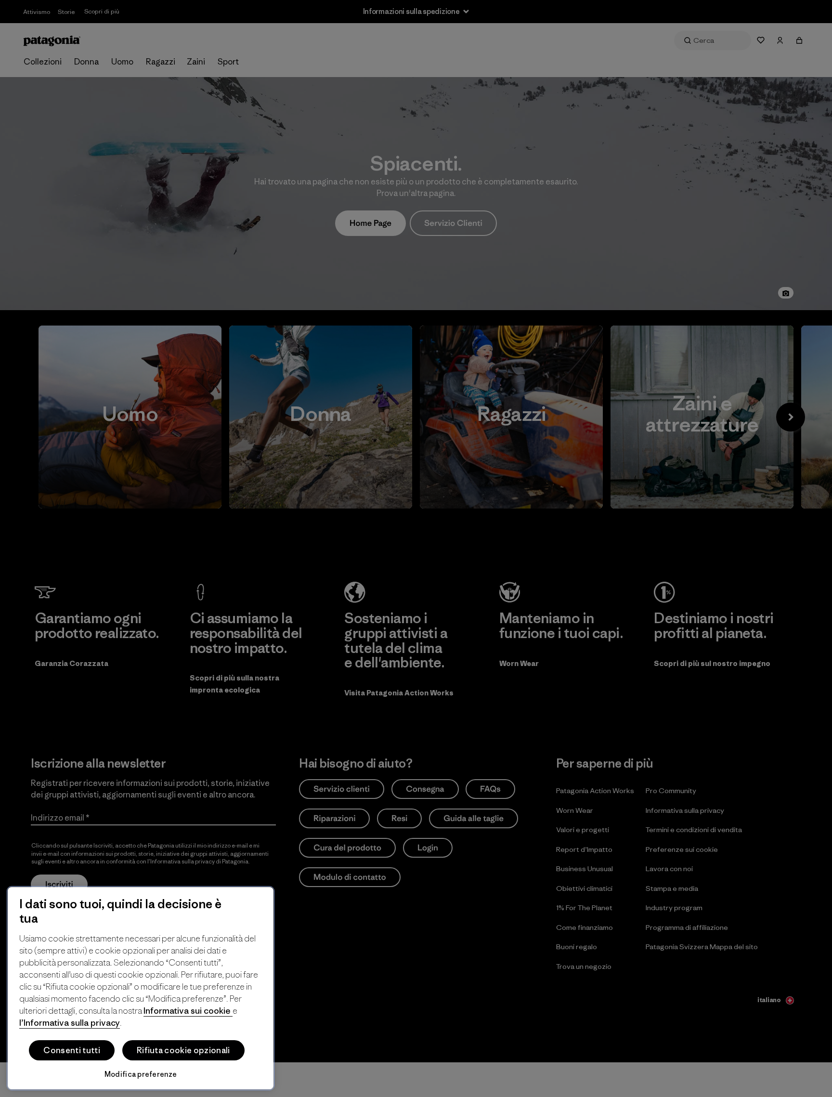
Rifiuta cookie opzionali (183, 1050)
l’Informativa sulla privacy (69, 1022)
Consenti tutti (71, 1050)
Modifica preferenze (140, 1074)
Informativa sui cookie (188, 1010)
